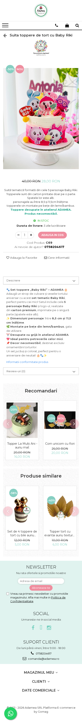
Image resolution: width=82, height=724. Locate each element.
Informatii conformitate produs (27, 362)
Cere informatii (58, 258)
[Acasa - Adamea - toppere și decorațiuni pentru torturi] (41, 10)
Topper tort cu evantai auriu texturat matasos (59, 533)
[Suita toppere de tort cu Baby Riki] (41, 118)
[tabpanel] (41, 118)
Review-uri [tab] (16, 371)
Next (75, 123)
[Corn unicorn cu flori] (59, 420)
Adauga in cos (52, 235)
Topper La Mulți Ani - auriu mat (22, 445)
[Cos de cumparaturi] (67, 25)
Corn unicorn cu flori (60, 444)
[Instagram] (49, 628)
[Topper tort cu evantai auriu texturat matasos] (59, 506)
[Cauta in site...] (77, 25)
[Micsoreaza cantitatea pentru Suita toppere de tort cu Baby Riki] (18, 235)
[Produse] (5, 26)
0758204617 (43, 653)
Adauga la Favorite (23, 258)
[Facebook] (33, 628)
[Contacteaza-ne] (56, 25)
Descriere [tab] (13, 280)
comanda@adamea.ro (43, 658)
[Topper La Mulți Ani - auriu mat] (22, 420)
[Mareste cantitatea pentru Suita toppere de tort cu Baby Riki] (31, 235)
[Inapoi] (3, 35)
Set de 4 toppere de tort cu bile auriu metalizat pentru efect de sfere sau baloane (22, 533)
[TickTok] (41, 628)
